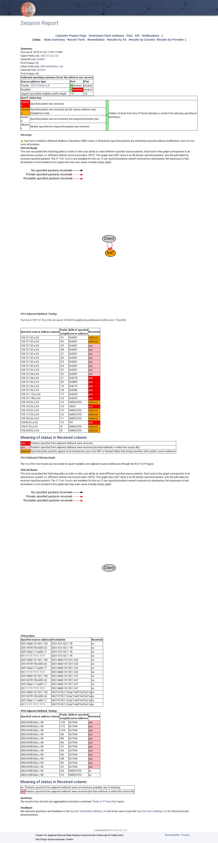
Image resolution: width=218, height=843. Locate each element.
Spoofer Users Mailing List (152, 811)
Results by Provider (170, 39)
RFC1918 (36, 85)
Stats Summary (54, 39)
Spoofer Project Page (71, 35)
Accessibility (172, 834)
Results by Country (142, 39)
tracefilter (30, 463)
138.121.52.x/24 (49, 55)
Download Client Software (106, 35)
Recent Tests (76, 39)
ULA (47, 85)
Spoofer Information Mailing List (88, 811)
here (188, 140)
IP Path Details (64, 158)
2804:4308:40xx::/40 (51, 66)
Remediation (96, 39)
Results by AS (116, 39)
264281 (41, 59)
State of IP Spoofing (104, 801)
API (137, 35)
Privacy (185, 834)
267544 (41, 70)
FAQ (129, 35)
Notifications (150, 35)
